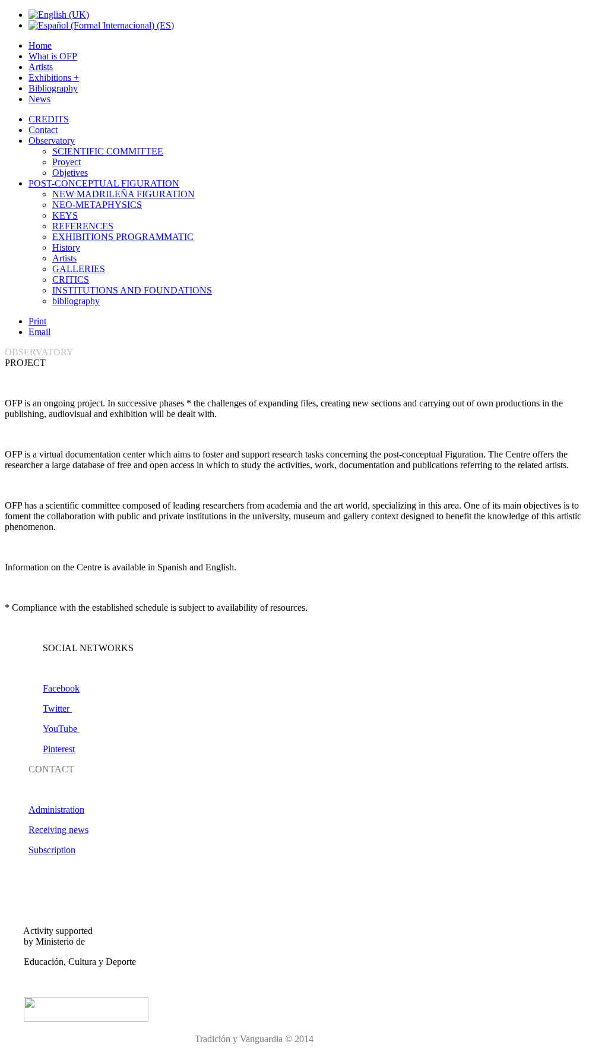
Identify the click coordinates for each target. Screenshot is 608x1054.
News (39, 99)
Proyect (66, 162)
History (66, 247)
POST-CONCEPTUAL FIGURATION (103, 183)
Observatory (51, 140)
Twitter (57, 708)
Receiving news (58, 830)
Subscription (51, 850)
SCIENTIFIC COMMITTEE (107, 151)
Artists (40, 67)
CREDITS (48, 119)
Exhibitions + (53, 77)
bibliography (76, 301)
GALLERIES (78, 269)
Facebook (61, 688)
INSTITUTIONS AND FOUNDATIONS (132, 290)
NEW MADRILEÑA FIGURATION (123, 194)
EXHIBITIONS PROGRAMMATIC (123, 237)
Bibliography (53, 88)
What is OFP (52, 56)
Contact (43, 130)
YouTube (61, 729)
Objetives (70, 173)
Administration (56, 809)
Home (40, 45)
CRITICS (70, 279)
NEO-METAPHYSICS (97, 205)
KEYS (65, 215)
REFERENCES (82, 226)
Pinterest (59, 749)
